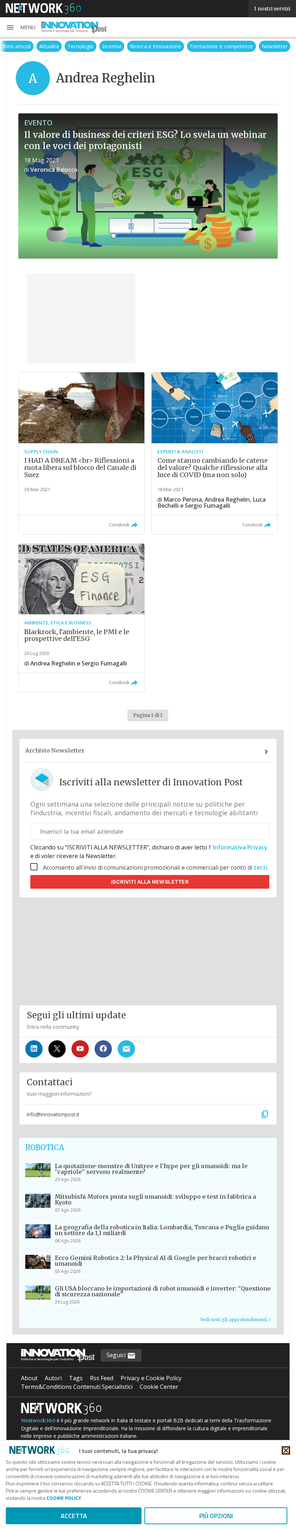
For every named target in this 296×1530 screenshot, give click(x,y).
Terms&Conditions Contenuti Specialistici (76, 1387)
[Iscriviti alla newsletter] (126, 1049)
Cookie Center (159, 1387)
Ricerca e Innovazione (155, 46)
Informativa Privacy (239, 847)
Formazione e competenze (221, 46)
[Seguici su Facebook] (103, 1049)
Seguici (116, 1355)
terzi (260, 867)
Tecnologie (80, 46)
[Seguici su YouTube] (80, 1049)
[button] (20, 27)
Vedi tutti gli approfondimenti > (235, 1319)
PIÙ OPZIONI (216, 1516)
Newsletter (274, 46)
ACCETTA (74, 1516)
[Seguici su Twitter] (57, 1049)
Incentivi (111, 46)
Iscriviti (150, 882)
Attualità (49, 46)
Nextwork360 (38, 1420)
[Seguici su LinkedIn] (34, 1049)
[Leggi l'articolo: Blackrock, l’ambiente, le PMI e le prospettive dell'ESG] (81, 618)
